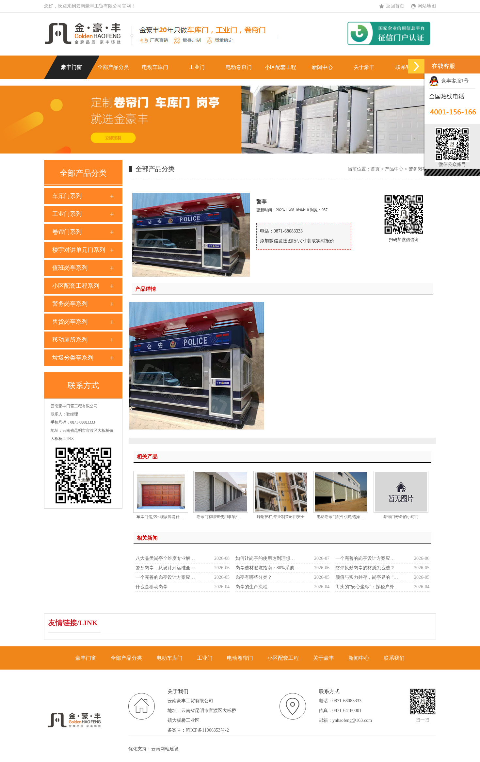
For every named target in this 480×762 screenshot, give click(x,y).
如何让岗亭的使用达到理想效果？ (267, 558)
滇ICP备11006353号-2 (207, 730)
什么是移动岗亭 (152, 586)
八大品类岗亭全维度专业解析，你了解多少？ (167, 558)
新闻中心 (322, 67)
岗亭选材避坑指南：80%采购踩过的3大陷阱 (267, 567)
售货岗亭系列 (70, 321)
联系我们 (405, 67)
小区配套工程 (280, 67)
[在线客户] (416, 66)
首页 (375, 169)
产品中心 (394, 169)
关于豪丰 (364, 67)
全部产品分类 (113, 67)
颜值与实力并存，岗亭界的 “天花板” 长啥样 (367, 577)
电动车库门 (155, 67)
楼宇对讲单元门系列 (78, 250)
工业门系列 (67, 214)
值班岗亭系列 (70, 268)
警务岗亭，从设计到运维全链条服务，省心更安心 (167, 567)
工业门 (197, 67)
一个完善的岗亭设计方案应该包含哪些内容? (367, 558)
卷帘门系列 (67, 232)
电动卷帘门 (239, 67)
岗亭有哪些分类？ (253, 577)
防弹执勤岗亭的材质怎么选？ (365, 567)
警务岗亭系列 (70, 303)
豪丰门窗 (71, 67)
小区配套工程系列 (75, 286)
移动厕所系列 (70, 339)
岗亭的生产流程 (251, 586)
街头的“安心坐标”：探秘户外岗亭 (367, 586)
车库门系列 (67, 196)
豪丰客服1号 (454, 80)
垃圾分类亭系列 (72, 357)
